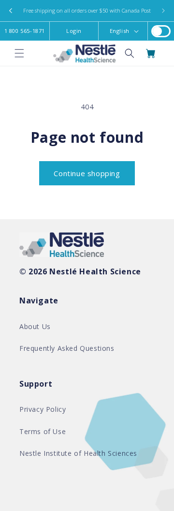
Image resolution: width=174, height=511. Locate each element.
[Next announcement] (163, 10)
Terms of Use (42, 431)
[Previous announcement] (10, 10)
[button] (19, 53)
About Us (35, 326)
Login (74, 30)
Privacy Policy (42, 409)
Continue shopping (87, 173)
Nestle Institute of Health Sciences (78, 453)
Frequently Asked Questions (67, 348)
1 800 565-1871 (24, 30)
